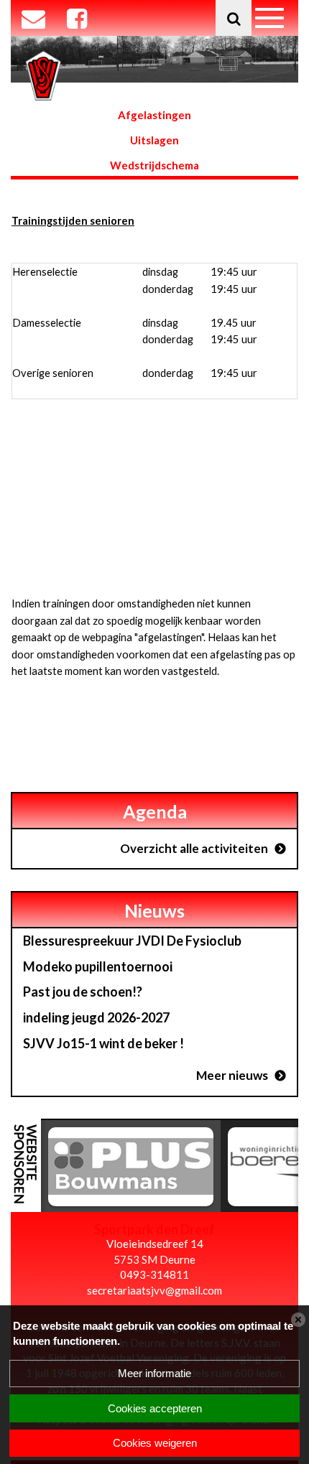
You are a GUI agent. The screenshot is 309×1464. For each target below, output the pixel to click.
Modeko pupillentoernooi (97, 966)
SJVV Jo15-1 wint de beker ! (103, 1043)
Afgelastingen (154, 114)
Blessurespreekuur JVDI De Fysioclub (132, 940)
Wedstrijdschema (154, 165)
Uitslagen (154, 140)
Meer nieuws (232, 1075)
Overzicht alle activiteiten (194, 848)
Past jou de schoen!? (82, 991)
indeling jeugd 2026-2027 (96, 1017)
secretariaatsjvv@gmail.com (154, 1290)
